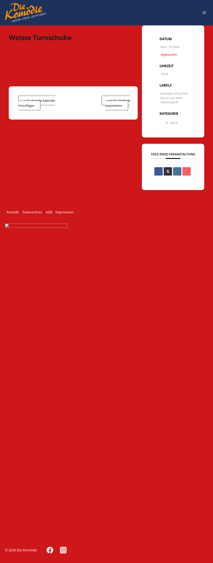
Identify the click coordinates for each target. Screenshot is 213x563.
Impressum (64, 212)
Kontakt (13, 212)
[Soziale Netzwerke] (168, 171)
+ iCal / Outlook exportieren (117, 103)
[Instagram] (63, 550)
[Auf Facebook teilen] (158, 171)
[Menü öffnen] (204, 12)
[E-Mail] (186, 171)
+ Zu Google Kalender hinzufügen (36, 103)
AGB (49, 212)
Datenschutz (32, 212)
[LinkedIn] (177, 171)
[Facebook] (50, 550)
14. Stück (171, 123)
